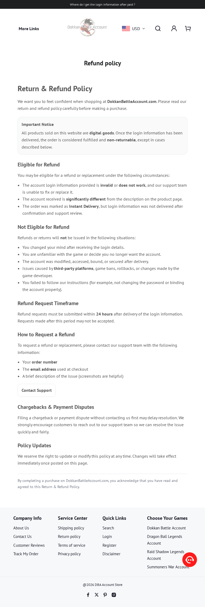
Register (109, 545)
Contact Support (37, 390)
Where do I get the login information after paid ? (102, 4)
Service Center (72, 518)
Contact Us (22, 536)
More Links (29, 28)
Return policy (69, 536)
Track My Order (25, 553)
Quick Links (114, 518)
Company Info (27, 518)
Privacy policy (69, 553)
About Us (21, 527)
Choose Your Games (167, 518)
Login (107, 536)
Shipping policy (71, 527)
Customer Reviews (29, 545)
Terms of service (71, 545)
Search (108, 527)
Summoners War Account (168, 566)
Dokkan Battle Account (166, 527)
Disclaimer (111, 553)
